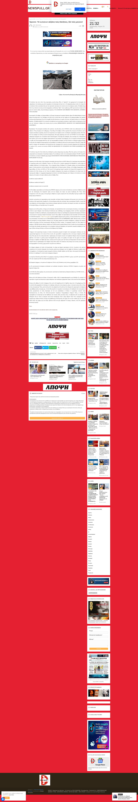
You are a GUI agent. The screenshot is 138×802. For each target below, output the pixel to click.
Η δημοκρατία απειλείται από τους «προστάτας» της (37, 376)
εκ (88, 531)
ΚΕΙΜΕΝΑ (95, 8)
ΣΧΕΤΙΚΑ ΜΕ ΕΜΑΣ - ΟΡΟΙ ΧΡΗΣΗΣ (77, 791)
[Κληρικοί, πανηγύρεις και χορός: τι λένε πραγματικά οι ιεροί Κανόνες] (91, 300)
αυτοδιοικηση (91, 524)
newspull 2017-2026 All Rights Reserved (95, 791)
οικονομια (90, 548)
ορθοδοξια (90, 551)
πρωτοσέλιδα (96, 681)
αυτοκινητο (90, 527)
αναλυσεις (90, 522)
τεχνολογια (90, 565)
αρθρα (36, 343)
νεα (60, 343)
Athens (92, 20)
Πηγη (30, 306)
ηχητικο (89, 541)
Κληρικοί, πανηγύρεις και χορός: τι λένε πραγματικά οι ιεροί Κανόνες (102, 300)
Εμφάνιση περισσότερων (79, 362)
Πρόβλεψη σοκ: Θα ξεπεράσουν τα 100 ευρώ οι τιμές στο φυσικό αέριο (102, 308)
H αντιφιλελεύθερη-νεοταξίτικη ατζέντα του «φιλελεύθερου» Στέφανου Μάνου (56, 376)
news (37, 19)
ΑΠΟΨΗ (50, 790)
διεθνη (89, 529)
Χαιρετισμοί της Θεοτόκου (58, 790)
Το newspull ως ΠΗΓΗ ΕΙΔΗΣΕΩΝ (72, 790)
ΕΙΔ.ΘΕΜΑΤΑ (113, 8)
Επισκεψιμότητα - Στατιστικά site (88, 790)
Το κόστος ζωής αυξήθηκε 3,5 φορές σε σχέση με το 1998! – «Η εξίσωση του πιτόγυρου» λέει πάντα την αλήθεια (102, 323)
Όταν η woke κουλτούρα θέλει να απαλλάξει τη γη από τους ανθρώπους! (76, 376)
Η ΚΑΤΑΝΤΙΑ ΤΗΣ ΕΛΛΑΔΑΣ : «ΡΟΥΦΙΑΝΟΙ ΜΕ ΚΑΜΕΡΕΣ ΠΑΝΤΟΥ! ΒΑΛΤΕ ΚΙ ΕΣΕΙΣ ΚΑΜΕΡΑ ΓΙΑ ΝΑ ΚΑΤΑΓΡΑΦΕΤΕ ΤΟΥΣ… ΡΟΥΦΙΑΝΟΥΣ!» (93, 496)
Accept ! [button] (6, 797)
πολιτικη (90, 556)
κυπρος (89, 546)
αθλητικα (90, 515)
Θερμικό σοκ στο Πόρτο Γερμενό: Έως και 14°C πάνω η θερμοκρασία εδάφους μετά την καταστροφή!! (102, 279)
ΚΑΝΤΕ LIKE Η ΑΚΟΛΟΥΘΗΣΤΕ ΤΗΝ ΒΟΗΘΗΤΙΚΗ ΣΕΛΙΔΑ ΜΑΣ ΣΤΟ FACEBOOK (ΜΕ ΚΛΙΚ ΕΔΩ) (57, 318)
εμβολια (90, 536)
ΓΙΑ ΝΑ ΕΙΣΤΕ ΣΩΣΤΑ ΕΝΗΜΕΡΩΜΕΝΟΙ (57, 320)
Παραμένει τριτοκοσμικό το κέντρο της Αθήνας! (104, 422)
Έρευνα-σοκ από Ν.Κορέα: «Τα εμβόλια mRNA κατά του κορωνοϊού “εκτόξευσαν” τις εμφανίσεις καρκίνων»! (98, 116)
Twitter (46, 347)
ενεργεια (90, 539)
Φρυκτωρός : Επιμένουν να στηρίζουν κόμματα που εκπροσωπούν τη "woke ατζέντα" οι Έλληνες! (104, 451)
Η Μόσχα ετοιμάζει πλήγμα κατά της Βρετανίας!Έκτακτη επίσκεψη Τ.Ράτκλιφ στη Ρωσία (93, 373)
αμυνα (89, 517)
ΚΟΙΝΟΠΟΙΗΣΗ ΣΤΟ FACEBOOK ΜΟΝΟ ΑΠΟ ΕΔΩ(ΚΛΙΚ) (43, 309)
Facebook (39, 347)
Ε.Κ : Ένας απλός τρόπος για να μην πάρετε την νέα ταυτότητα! (92, 468)
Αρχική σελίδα (32, 19)
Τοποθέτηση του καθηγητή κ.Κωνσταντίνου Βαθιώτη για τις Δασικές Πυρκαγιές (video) (102, 271)
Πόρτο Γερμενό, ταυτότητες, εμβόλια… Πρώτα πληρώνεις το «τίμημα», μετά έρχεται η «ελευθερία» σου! (102, 293)
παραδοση (90, 553)
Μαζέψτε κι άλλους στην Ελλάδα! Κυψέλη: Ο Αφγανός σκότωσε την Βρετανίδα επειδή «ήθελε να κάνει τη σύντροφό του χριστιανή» (93, 426)
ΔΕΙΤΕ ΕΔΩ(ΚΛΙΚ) (93, 592)
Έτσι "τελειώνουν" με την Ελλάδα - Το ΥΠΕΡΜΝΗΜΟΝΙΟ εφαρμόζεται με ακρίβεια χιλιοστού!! (103, 470)
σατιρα (89, 560)
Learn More (11, 794)
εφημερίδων (102, 681)
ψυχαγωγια (90, 572)
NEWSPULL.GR (39, 8)
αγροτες (90, 512)
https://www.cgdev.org (46, 216)
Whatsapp (53, 347)
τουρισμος (90, 568)
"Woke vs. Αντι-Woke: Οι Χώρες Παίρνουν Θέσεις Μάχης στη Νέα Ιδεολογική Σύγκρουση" (92, 451)
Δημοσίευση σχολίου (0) (57, 418)
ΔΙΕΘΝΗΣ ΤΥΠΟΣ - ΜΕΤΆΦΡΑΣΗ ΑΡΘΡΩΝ (58, 791)
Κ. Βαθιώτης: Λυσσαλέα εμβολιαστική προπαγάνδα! (91, 342)
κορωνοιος (55, 343)
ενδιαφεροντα (42, 343)
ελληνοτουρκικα (91, 534)
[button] (107, 6)
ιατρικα (49, 343)
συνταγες (90, 563)
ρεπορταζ (90, 558)
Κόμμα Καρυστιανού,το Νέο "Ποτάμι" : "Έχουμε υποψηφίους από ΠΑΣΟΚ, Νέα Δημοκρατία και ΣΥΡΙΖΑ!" (103, 495)
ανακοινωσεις (91, 519)
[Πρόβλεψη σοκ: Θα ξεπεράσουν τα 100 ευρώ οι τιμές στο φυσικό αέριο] (91, 307)
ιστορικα (90, 544)
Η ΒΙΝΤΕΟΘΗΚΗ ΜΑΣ (102, 790)
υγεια (63, 343)
